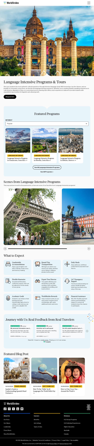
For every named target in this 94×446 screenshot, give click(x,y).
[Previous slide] (5, 248)
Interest (9, 120)
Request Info (10, 97)
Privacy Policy (56, 440)
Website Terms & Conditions (41, 440)
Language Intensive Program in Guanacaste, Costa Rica (17, 159)
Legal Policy (65, 440)
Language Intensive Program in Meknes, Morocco (70, 159)
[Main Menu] (88, 3)
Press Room (7, 430)
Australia (66, 430)
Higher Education (69, 427)
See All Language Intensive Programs (47, 167)
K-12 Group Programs (70, 419)
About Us (7, 416)
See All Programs (46, 172)
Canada (66, 434)
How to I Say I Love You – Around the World (70, 390)
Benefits (36, 419)
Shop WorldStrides (9, 434)
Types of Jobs (38, 427)
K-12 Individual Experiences (72, 423)
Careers (36, 416)
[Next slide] (88, 248)
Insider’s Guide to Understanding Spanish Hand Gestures (16, 391)
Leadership (7, 427)
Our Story (6, 419)
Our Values (7, 423)
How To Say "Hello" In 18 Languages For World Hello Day (44, 390)
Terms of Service (64, 443)
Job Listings (37, 423)
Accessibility (74, 440)
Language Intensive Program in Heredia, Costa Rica (44, 159)
